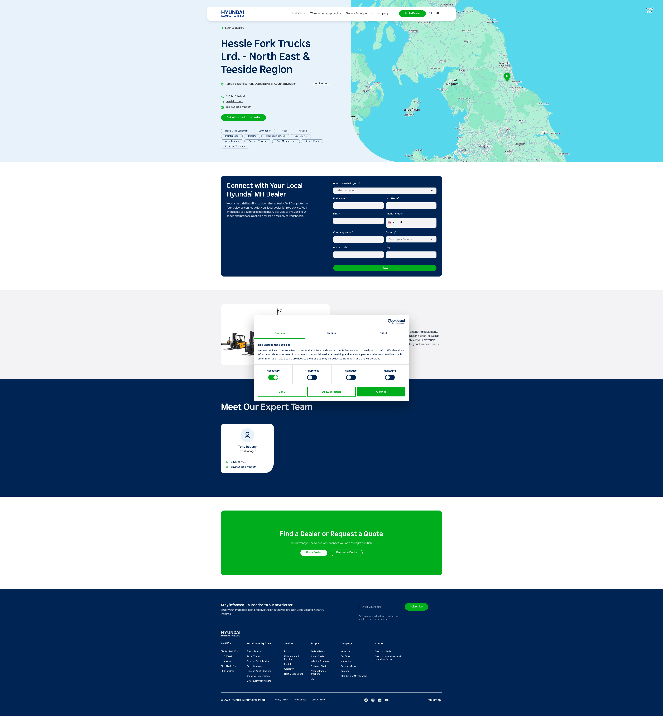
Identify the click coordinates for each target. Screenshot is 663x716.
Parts (287, 651)
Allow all (381, 391)
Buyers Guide (317, 656)
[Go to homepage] (231, 634)
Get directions (321, 83)
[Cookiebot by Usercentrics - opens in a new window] (390, 321)
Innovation (346, 661)
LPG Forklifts (227, 671)
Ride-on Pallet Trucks (258, 661)
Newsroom (346, 651)
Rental (287, 664)
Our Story (345, 656)
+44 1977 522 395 (236, 96)
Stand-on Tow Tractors (258, 676)
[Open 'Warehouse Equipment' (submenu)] (340, 13)
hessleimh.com (234, 101)
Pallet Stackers (254, 666)
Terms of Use (299, 700)
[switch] (312, 377)
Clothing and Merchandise (354, 676)
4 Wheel (228, 661)
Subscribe (416, 606)
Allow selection (331, 391)
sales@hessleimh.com (238, 107)
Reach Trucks (254, 651)
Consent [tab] (280, 333)
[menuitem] (299, 14)
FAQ (312, 679)
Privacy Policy (281, 700)
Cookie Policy (318, 700)
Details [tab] (331, 332)
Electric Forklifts (229, 651)
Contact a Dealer (383, 651)
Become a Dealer (349, 666)
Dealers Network (319, 651)
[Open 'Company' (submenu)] (391, 13)
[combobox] (384, 191)
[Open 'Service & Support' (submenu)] (371, 13)
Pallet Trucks (253, 656)
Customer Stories (319, 666)
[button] (412, 13)
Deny (282, 391)
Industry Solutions (320, 661)
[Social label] (366, 700)
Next (385, 267)
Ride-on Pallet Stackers (259, 671)
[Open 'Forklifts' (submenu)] (304, 13)
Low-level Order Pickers (259, 681)
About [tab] (383, 332)
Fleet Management (293, 674)
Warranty (289, 669)
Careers (345, 671)
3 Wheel (228, 656)
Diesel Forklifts (228, 666)
